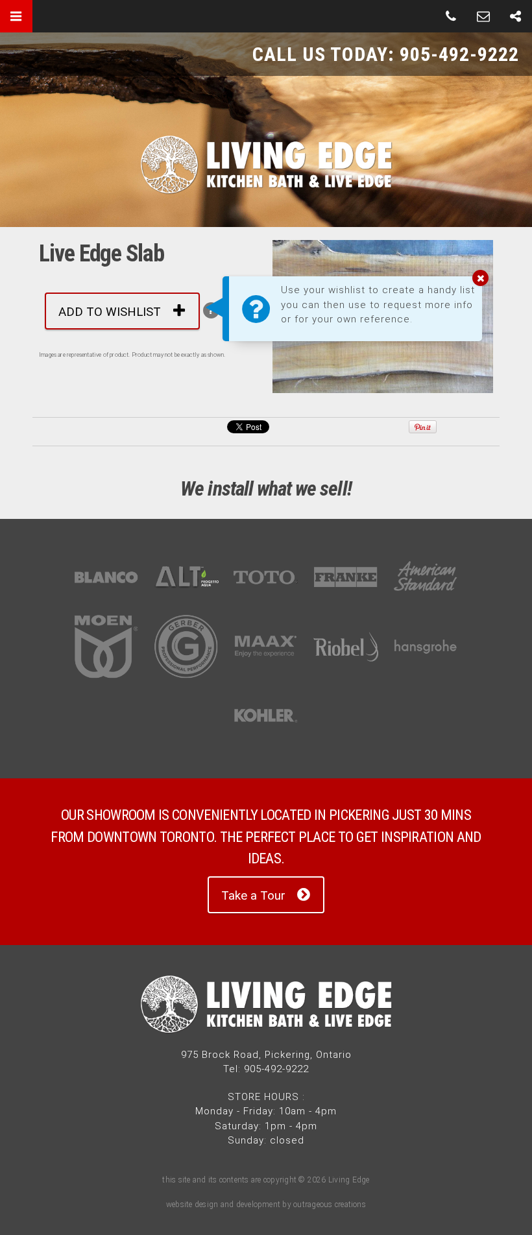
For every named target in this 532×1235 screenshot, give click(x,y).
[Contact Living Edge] (483, 16)
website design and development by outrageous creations (266, 1204)
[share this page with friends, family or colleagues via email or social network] (515, 16)
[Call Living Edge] (450, 16)
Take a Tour (253, 896)
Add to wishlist (109, 312)
